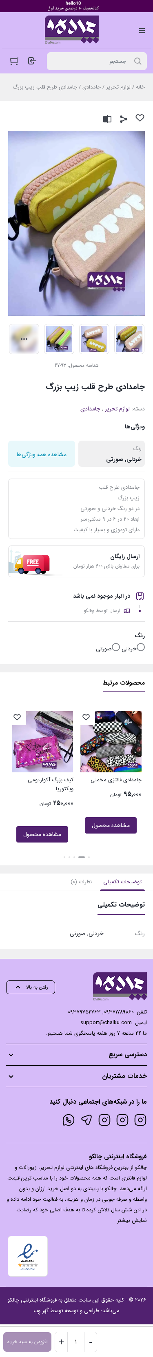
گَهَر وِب (41, 1310)
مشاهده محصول (111, 825)
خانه (140, 87)
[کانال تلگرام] (86, 1119)
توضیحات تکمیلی (122, 882)
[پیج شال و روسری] (104, 1119)
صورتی (104, 648)
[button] (89, 857)
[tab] (122, 882)
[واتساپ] (68, 1119)
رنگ (140, 635)
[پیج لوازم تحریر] (122, 1119)
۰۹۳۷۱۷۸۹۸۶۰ (119, 1012)
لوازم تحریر (118, 87)
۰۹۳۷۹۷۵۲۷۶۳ (84, 1012)
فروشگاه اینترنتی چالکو (32, 1300)
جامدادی (91, 87)
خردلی (129, 648)
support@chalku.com (106, 1022)
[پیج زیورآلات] (140, 1119)
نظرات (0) (81, 882)
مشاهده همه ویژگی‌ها (42, 454)
